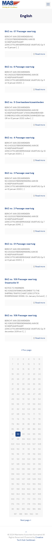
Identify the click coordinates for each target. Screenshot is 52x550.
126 (39, 459)
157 (12, 489)
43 (13, 394)
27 (23, 379)
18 (39, 369)
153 (23, 484)
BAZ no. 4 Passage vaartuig (19, 137)
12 (39, 364)
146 (18, 479)
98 (18, 439)
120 (39, 454)
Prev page (27, 350)
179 (34, 504)
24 (39, 374)
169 (12, 499)
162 (39, 489)
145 (12, 479)
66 (39, 409)
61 (13, 409)
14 (18, 369)
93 (23, 434)
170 (17, 499)
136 (28, 469)
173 (34, 499)
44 (18, 394)
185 (34, 509)
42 (39, 389)
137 (34, 469)
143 (34, 474)
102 (39, 439)
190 (31, 514)
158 (18, 489)
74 (18, 419)
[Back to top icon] (26, 532)
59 (34, 404)
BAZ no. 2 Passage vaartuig (19, 208)
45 (23, 394)
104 (18, 444)
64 (28, 409)
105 (23, 444)
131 (34, 464)
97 (13, 439)
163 (12, 494)
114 (39, 449)
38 (18, 389)
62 (18, 409)
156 (39, 484)
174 (39, 499)
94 (28, 434)
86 (18, 429)
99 (23, 439)
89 (34, 429)
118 (29, 454)
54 (39, 399)
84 (39, 424)
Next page (25, 520)
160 (28, 489)
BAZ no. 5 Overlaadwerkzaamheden (24, 102)
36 (39, 384)
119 (34, 454)
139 (12, 474)
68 (18, 414)
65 (34, 409)
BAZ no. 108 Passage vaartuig (21, 315)
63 (23, 409)
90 (39, 429)
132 (39, 464)
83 (34, 424)
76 (29, 419)
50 (18, 399)
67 (13, 414)
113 (34, 449)
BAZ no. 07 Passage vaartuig (20, 31)
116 (18, 454)
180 (39, 504)
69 (23, 414)
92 (18, 434)
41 (34, 389)
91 (13, 434)
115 (13, 454)
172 (28, 499)
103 (12, 444)
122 (18, 459)
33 (23, 384)
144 (39, 474)
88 (29, 429)
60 (39, 404)
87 (23, 429)
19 (13, 374)
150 (39, 479)
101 (34, 439)
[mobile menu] (48, 4)
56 (18, 404)
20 (18, 374)
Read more (40, 54)
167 (34, 494)
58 (29, 404)
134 (18, 469)
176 (18, 504)
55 (13, 404)
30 (39, 379)
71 (34, 414)
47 (34, 394)
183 (23, 509)
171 (23, 499)
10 (29, 364)
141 (23, 474)
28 (29, 379)
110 (18, 449)
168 (39, 494)
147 (23, 479)
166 (28, 494)
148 (28, 479)
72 (39, 414)
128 (18, 464)
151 (13, 484)
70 (28, 414)
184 (28, 509)
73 (13, 419)
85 (13, 429)
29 (34, 379)
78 (39, 419)
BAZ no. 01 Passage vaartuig (20, 244)
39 (23, 389)
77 (34, 419)
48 (39, 394)
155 (34, 484)
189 (26, 514)
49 (12, 399)
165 (23, 494)
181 (13, 509)
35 (34, 384)
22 (29, 374)
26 (18, 379)
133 (12, 469)
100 (28, 439)
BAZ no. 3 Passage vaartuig (19, 173)
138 (39, 469)
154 (28, 484)
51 (23, 399)
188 (20, 514)
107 (34, 444)
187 (15, 514)
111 (23, 449)
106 (28, 444)
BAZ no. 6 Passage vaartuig (19, 66)
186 (39, 509)
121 (13, 459)
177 (23, 504)
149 (34, 479)
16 (29, 369)
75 (23, 419)
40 (28, 389)
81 (23, 424)
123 (23, 459)
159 (23, 489)
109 (12, 449)
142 (28, 474)
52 (29, 399)
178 (28, 504)
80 (18, 424)
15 (23, 369)
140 (18, 474)
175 (12, 504)
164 (18, 494)
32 (18, 384)
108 (39, 444)
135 (23, 469)
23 (34, 374)
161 (34, 489)
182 (18, 509)
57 (23, 404)
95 (34, 434)
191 (37, 514)
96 (39, 434)
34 (29, 384)
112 (29, 449)
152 (18, 484)
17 (34, 369)
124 (28, 459)
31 (12, 384)
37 (13, 389)
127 (12, 464)
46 (28, 394)
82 (29, 424)
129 (23, 464)
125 (34, 459)
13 (12, 369)
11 (34, 364)
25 (13, 379)
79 (13, 424)
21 (23, 374)
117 (23, 454)
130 (28, 464)
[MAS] (11, 4)
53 (34, 399)
